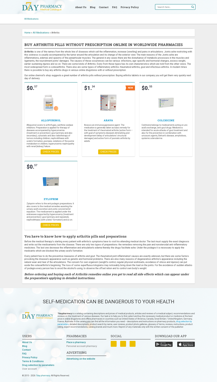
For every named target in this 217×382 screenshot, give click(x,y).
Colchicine (166, 120)
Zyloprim (51, 199)
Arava (108, 120)
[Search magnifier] (192, 6)
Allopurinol (51, 120)
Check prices (51, 151)
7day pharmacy (43, 375)
